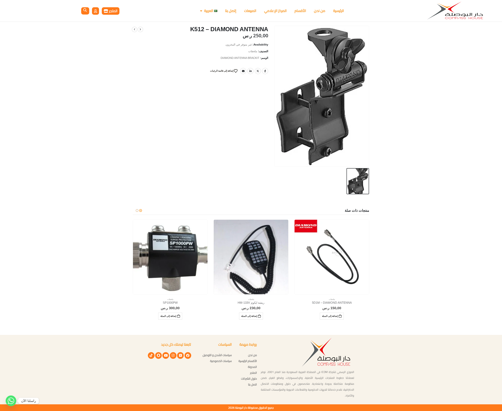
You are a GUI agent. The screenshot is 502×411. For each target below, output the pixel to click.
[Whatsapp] (11, 401)
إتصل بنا (230, 10)
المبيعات (250, 10)
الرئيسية (338, 10)
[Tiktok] (151, 355)
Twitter (258, 71)
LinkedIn (250, 71)
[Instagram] (173, 355)
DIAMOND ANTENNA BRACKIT (240, 58)
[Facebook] (188, 355)
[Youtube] (165, 355)
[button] (85, 11)
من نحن (319, 10)
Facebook (265, 71)
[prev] (140, 29)
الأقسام (300, 10)
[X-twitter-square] (180, 355)
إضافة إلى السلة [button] (330, 316)
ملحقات (252, 51)
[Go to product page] (332, 257)
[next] (134, 29)
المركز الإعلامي (275, 10)
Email (243, 71)
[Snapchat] (158, 355)
